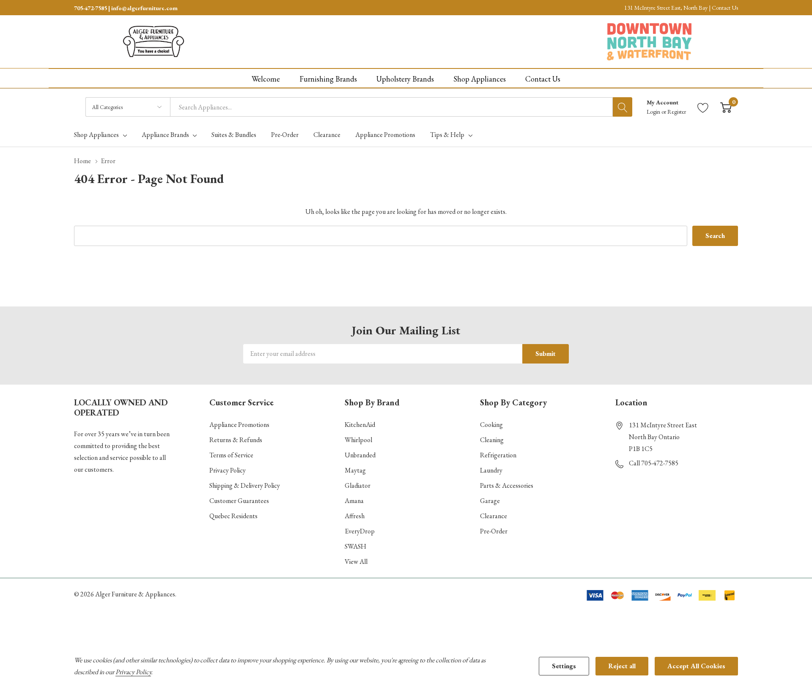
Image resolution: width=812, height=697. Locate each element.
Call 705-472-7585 (653, 463)
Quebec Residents (233, 515)
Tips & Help (447, 134)
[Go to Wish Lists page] (703, 107)
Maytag (355, 470)
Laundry (491, 470)
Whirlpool (358, 439)
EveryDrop (360, 531)
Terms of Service (231, 455)
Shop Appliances (96, 134)
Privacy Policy (227, 470)
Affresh (355, 515)
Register (676, 111)
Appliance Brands (165, 134)
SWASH (355, 546)
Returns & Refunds (235, 439)
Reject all (622, 665)
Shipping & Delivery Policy (244, 485)
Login (654, 111)
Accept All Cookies (696, 665)
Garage (490, 500)
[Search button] (622, 107)
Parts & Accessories (506, 485)
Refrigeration (498, 455)
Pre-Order (494, 531)
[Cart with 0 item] (726, 107)
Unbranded (360, 455)
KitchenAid (360, 424)
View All (356, 561)
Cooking (491, 424)
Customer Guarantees (239, 500)
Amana (354, 500)
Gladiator (357, 485)
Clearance (493, 515)
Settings (564, 665)
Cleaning (492, 439)
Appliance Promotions (239, 424)
